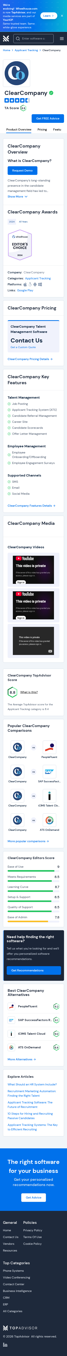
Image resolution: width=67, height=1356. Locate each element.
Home (7, 1230)
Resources (10, 1250)
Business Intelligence (17, 1291)
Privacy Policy (32, 1230)
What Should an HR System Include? (32, 1084)
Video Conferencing (16, 1277)
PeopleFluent (27, 1006)
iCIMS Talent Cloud (31, 1034)
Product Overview (18, 129)
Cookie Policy (32, 1244)
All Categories (12, 1311)
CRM (6, 1298)
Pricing (42, 129)
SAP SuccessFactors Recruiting (40, 1020)
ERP (5, 1304)
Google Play (25, 290)
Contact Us (10, 1237)
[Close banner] (62, 16)
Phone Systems (13, 1271)
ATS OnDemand (29, 1047)
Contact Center (13, 1284)
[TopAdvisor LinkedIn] (5, 1345)
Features (59, 129)
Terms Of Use (32, 1237)
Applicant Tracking (38, 278)
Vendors (8, 1244)
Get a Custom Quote (23, 347)
